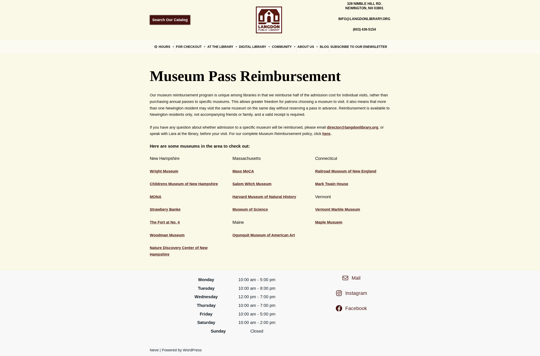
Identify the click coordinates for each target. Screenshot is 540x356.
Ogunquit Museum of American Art (263, 235)
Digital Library (252, 47)
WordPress (192, 350)
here (326, 134)
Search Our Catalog (170, 20)
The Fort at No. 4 (165, 222)
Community (282, 47)
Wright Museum (164, 171)
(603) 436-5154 (364, 29)
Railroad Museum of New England (345, 171)
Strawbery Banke (165, 209)
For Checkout (189, 47)
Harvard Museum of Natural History (264, 197)
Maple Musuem (328, 222)
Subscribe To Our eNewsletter (358, 47)
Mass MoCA (243, 171)
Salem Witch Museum (251, 184)
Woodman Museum (167, 235)
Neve (154, 350)
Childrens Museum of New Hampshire (184, 184)
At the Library (220, 47)
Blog (324, 47)
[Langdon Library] (270, 20)
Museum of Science (250, 209)
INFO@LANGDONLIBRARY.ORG (364, 19)
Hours (164, 47)
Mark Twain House (331, 184)
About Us (305, 47)
